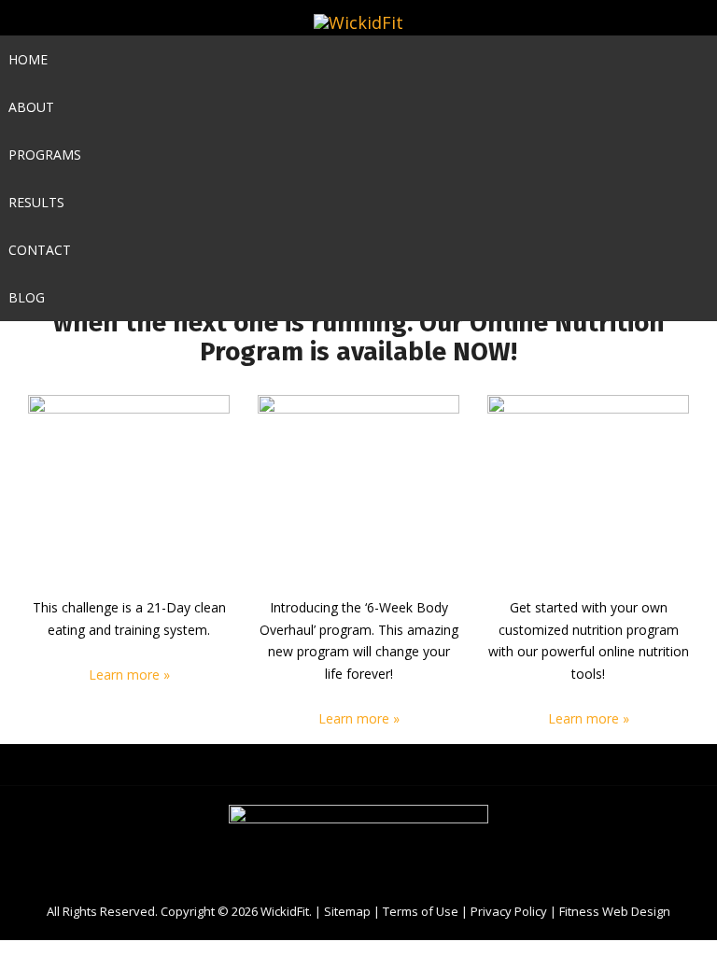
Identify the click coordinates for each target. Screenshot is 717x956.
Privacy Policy (509, 911)
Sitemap (347, 911)
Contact (39, 250)
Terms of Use (420, 911)
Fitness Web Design (614, 911)
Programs (44, 154)
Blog (26, 297)
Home (28, 59)
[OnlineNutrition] (588, 496)
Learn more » (129, 674)
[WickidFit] (358, 22)
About (31, 107)
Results (36, 202)
